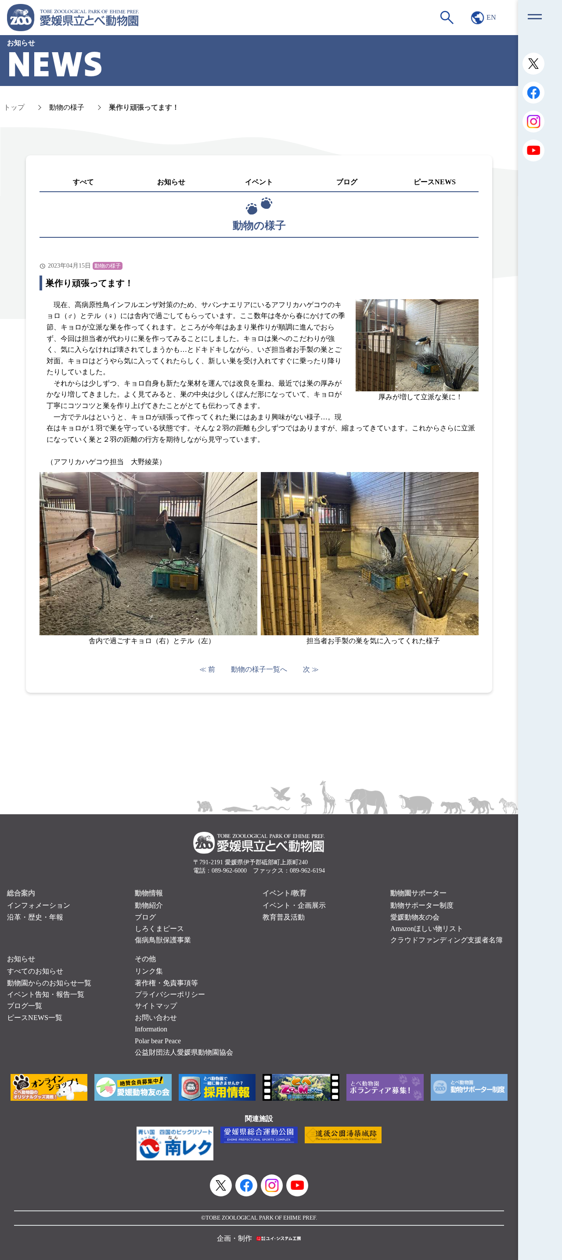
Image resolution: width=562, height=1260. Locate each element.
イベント (259, 182)
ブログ (346, 182)
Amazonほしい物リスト (426, 928)
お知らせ (171, 182)
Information (151, 1029)
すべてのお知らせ (35, 971)
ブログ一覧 (24, 1005)
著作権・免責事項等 (166, 983)
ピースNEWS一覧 (34, 1017)
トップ (14, 107)
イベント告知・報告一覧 (45, 994)
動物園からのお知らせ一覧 (49, 983)
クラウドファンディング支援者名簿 (446, 940)
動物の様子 (66, 107)
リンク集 (149, 971)
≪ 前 (207, 669)
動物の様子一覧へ (259, 669)
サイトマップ (156, 1005)
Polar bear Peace (158, 1041)
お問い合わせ (156, 1017)
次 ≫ (311, 669)
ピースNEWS (435, 182)
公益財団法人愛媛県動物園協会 (184, 1052)
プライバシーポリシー (170, 994)
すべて (83, 182)
